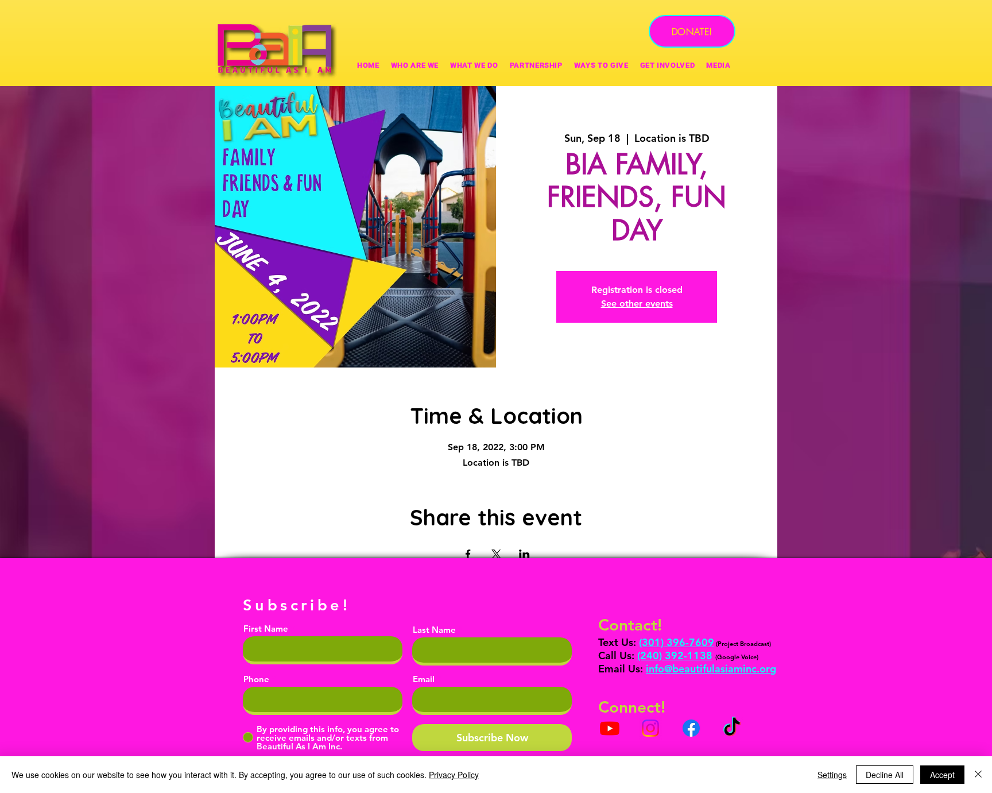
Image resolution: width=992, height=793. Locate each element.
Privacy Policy (454, 774)
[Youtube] (609, 728)
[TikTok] (731, 728)
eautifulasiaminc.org (727, 668)
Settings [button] (832, 774)
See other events (637, 303)
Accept (942, 774)
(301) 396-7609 (676, 642)
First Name (265, 628)
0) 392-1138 (682, 655)
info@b (662, 668)
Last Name (434, 629)
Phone (256, 679)
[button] (601, 65)
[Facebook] (691, 728)
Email (424, 679)
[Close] (978, 774)
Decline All (885, 774)
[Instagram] (650, 728)
